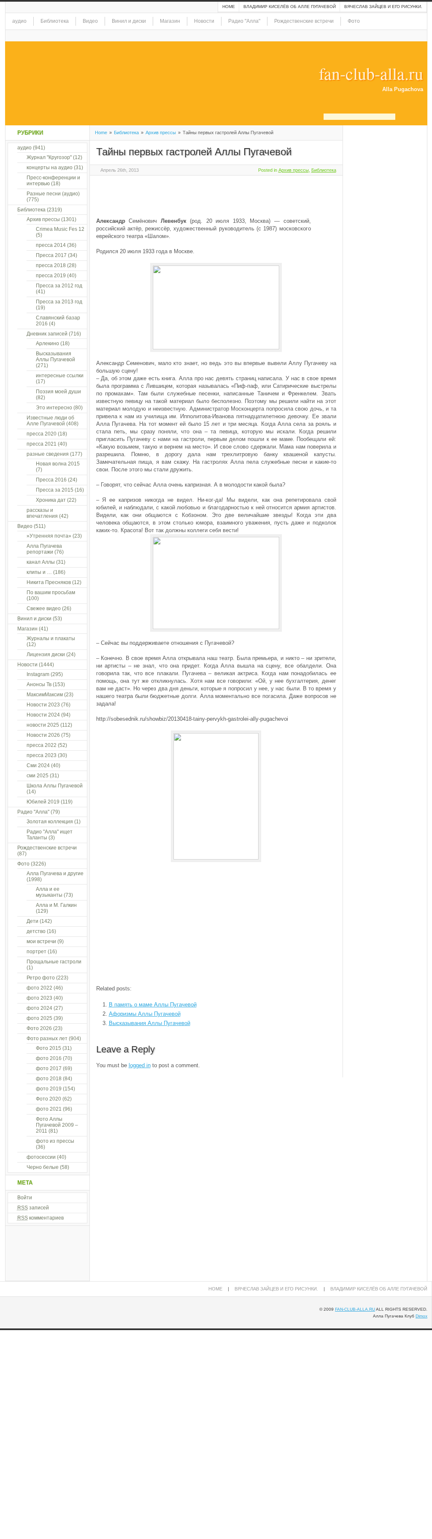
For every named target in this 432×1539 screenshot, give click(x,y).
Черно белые (43, 1167)
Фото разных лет (47, 1038)
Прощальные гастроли (54, 962)
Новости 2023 (43, 705)
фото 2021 (49, 1109)
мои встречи (41, 941)
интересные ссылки (60, 376)
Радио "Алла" (244, 21)
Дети (32, 921)
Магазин (170, 21)
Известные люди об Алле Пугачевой (50, 421)
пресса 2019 (51, 276)
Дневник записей (47, 334)
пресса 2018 (51, 265)
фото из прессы (55, 1141)
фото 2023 (39, 998)
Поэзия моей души (58, 392)
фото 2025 (39, 1018)
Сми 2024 (38, 765)
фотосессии (41, 1157)
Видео (90, 21)
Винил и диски (129, 21)
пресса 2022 (42, 745)
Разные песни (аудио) (53, 194)
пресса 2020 (42, 434)
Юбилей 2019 (43, 802)
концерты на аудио (50, 167)
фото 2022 (39, 988)
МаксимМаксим (45, 695)
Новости (204, 21)
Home (228, 6)
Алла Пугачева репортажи (44, 549)
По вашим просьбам (51, 592)
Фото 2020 (48, 1099)
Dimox (421, 1316)
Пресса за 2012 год (59, 286)
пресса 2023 (42, 755)
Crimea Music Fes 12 (60, 229)
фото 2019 (49, 1089)
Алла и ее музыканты (49, 892)
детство (36, 931)
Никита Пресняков (49, 582)
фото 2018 (49, 1079)
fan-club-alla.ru (371, 73)
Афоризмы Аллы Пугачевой (145, 1014)
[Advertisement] (195, 195)
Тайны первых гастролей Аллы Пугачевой (194, 151)
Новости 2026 (43, 735)
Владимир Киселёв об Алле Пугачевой (289, 6)
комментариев (40, 1218)
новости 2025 (43, 725)
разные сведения (48, 454)
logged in (140, 1065)
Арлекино (47, 343)
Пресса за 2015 (54, 490)
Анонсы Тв (39, 684)
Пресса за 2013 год (59, 302)
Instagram (38, 674)
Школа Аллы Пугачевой (55, 786)
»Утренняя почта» (49, 536)
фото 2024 (39, 1008)
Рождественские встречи (304, 21)
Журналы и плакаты (51, 638)
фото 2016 (49, 1058)
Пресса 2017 (51, 255)
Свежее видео (44, 608)
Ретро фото (41, 978)
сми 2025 (38, 776)
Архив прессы (161, 132)
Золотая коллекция (50, 822)
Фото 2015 (48, 1048)
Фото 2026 (39, 1028)
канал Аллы (41, 562)
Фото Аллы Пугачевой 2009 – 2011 (57, 1125)
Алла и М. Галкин (56, 905)
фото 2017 (49, 1068)
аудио (19, 21)
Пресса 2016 (51, 480)
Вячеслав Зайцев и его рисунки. (383, 6)
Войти (24, 1198)
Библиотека (54, 21)
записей (33, 1208)
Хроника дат (51, 500)
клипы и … (39, 572)
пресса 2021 (42, 444)
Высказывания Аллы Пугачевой (149, 1023)
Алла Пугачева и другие (55, 873)
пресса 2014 (51, 245)
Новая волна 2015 (58, 464)
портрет (36, 952)
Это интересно (54, 408)
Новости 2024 (43, 715)
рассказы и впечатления (42, 513)
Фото (354, 21)
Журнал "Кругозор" (49, 157)
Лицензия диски (46, 654)
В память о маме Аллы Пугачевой (153, 1004)
